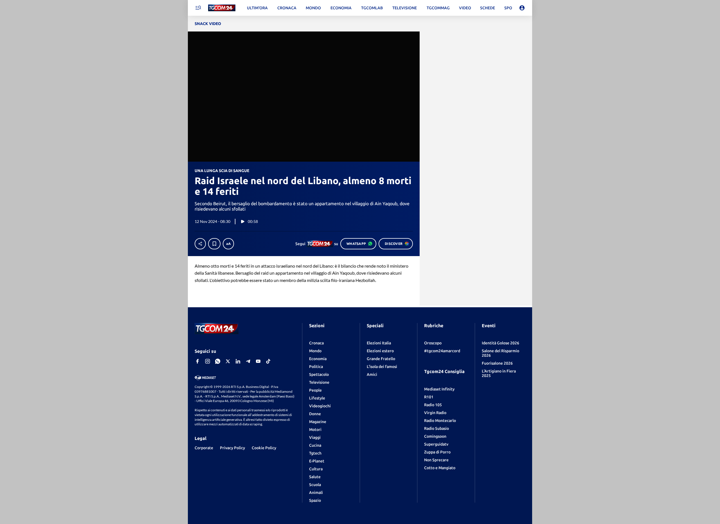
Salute (315, 477)
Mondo (315, 351)
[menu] (198, 7)
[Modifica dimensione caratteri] (228, 243)
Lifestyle (317, 398)
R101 (428, 397)
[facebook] (197, 361)
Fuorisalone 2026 (497, 363)
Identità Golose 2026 (500, 343)
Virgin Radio (435, 412)
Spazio (315, 500)
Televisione (319, 382)
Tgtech (315, 453)
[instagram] (207, 361)
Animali (316, 492)
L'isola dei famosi (382, 366)
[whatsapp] (217, 361)
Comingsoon (435, 436)
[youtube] (258, 361)
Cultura (316, 469)
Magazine (317, 421)
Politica (316, 366)
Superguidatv (436, 444)
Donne (315, 414)
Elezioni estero (380, 351)
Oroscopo (433, 343)
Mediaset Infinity (439, 389)
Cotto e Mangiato (439, 468)
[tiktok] (268, 361)
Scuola (315, 484)
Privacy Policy (232, 448)
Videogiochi (320, 406)
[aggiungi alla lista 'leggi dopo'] (214, 243)
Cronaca (316, 343)
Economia (318, 358)
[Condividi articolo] (200, 243)
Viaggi (315, 437)
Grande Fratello (381, 358)
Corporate (204, 448)
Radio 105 (433, 405)
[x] (228, 361)
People (315, 390)
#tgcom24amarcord (442, 351)
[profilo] (522, 7)
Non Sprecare (436, 460)
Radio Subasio (436, 428)
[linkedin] (238, 361)
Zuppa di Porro (437, 452)
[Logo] (221, 8)
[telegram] (248, 361)
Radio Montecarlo (440, 420)
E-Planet (316, 461)
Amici (372, 374)
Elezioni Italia (379, 343)
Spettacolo (319, 374)
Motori (315, 429)
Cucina (315, 445)
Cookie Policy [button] (264, 448)
